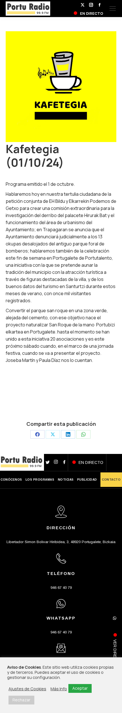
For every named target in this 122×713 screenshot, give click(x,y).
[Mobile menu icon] (112, 8)
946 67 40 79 (61, 587)
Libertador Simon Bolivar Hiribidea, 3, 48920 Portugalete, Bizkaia (61, 542)
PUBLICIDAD (87, 479)
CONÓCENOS (11, 479)
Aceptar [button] (80, 688)
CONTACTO (111, 479)
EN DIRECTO (91, 462)
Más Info (59, 688)
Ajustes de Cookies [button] (27, 688)
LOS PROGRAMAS (40, 479)
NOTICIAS (66, 479)
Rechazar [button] (21, 699)
